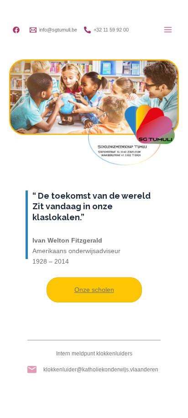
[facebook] (18, 29)
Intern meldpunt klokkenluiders (94, 353)
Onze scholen (94, 289)
